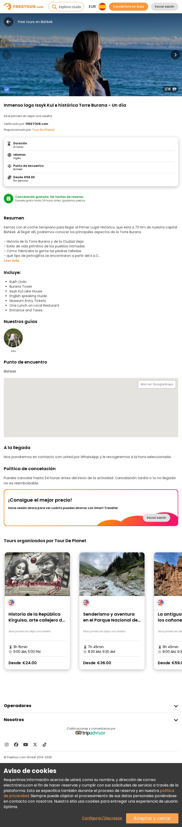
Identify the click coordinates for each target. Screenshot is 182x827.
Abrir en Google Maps (157, 384)
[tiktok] (44, 744)
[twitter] (35, 744)
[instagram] (6, 744)
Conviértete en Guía (128, 7)
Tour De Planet (43, 130)
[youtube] (25, 744)
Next (175, 55)
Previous (6, 55)
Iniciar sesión (164, 7)
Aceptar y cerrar (152, 818)
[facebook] (16, 744)
